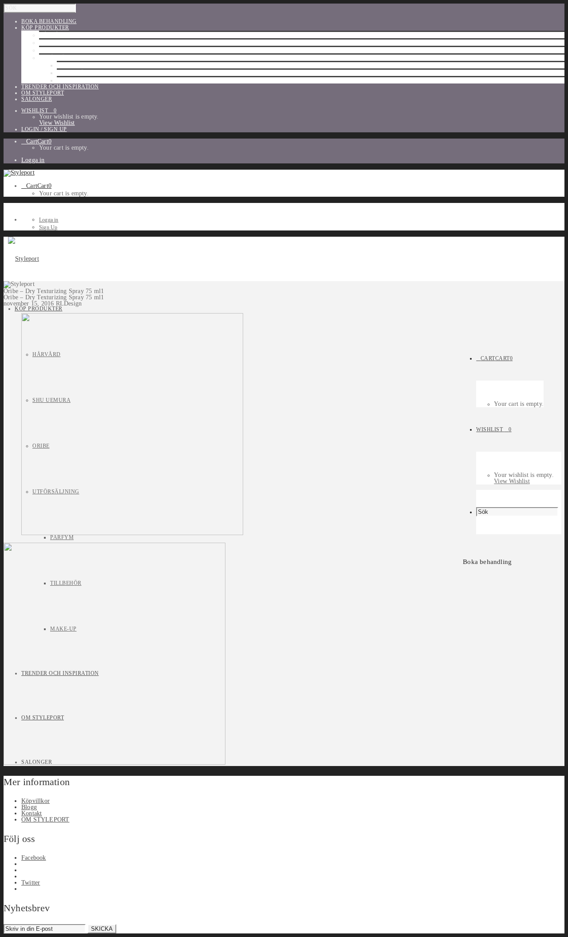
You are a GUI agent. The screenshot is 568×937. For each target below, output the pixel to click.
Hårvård (53, 35)
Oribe (47, 50)
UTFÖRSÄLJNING (62, 58)
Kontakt (31, 813)
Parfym (68, 65)
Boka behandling (487, 561)
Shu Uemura (58, 43)
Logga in (33, 160)
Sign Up (48, 227)
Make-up (70, 80)
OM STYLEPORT (45, 819)
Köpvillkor (35, 801)
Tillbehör (72, 73)
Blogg (29, 807)
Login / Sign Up (44, 129)
